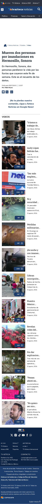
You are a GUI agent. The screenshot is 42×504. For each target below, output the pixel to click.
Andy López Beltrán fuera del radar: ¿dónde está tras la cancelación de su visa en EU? (33, 149)
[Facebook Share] (3, 91)
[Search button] (39, 9)
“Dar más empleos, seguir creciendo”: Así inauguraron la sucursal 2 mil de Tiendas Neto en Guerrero (33, 175)
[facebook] (27, 436)
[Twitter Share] (7, 91)
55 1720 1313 (25, 460)
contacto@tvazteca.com (29, 458)
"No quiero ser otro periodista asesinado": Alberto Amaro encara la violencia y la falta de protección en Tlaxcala (33, 405)
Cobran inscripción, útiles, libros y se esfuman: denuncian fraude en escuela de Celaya (33, 277)
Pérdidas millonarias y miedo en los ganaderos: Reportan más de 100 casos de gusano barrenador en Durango (33, 226)
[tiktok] (19, 436)
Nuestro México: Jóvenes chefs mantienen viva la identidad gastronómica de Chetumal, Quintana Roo (33, 303)
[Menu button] (2, 9)
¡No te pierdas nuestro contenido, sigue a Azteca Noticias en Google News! (21, 103)
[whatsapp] (31, 436)
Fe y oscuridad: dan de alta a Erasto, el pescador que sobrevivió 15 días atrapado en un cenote (33, 201)
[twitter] (11, 436)
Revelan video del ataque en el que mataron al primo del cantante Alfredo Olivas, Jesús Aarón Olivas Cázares (33, 328)
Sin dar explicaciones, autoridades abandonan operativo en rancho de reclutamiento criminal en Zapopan (33, 354)
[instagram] (15, 436)
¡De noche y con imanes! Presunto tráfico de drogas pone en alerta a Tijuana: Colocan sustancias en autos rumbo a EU (33, 252)
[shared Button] (11, 91)
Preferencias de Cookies (24, 468)
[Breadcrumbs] (6, 45)
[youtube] (23, 436)
